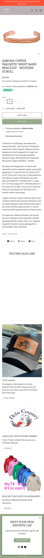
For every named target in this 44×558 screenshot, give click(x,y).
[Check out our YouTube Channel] (22, 418)
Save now (7, 508)
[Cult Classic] (22, 350)
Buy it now (22, 122)
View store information (14, 136)
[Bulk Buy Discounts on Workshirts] (22, 473)
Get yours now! (22, 540)
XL (21, 101)
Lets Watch (7, 448)
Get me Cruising (9, 398)
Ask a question (10, 234)
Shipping (15, 81)
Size (4, 97)
